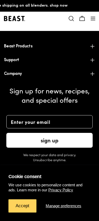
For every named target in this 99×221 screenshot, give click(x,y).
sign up (49, 140)
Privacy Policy (60, 190)
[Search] (71, 18)
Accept (22, 205)
